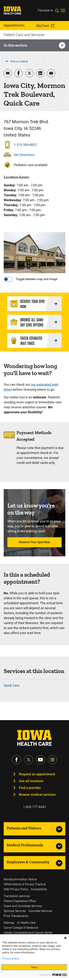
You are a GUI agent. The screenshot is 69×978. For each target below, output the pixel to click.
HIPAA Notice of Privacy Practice (25, 884)
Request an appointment (37, 774)
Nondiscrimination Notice (20, 879)
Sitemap (9, 922)
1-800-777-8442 (34, 807)
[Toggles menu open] (63, 10)
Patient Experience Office (20, 901)
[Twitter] (28, 759)
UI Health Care (26, 922)
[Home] (15, 10)
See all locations (31, 781)
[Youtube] (40, 759)
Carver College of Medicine (21, 927)
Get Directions (24, 155)
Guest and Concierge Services (23, 906)
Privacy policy (10, 958)
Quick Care (12, 685)
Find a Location (19, 61)
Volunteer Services (40, 911)
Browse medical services (37, 794)
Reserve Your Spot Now (34, 542)
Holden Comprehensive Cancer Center (28, 932)
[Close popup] (65, 937)
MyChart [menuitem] (42, 26)
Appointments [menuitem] (14, 25)
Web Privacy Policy (16, 889)
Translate (44, 10)
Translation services (17, 896)
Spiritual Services (15, 911)
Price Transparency (16, 916)
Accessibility (39, 889)
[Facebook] (16, 759)
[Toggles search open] (58, 10)
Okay (34, 967)
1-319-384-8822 (25, 145)
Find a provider (30, 788)
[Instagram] (52, 759)
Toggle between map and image (36, 279)
